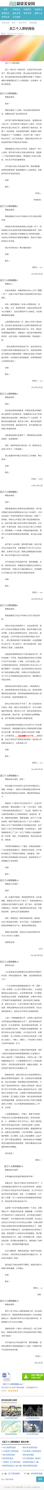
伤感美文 (27, 9)
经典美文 (16, 9)
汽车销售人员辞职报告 (32, 1451)
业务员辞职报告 (8, 1455)
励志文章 (16, 13)
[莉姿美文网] (22, 3)
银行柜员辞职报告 (30, 1447)
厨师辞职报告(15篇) (31, 1462)
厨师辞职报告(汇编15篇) (12, 1466)
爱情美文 (5, 13)
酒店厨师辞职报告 (30, 1466)
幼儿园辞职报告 (9, 1447)
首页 (5, 9)
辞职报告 (33, 23)
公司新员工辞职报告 (10, 1451)
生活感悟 (16, 17)
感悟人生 (38, 13)
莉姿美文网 (19, 1487)
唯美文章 (27, 13)
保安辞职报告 (7, 1458)
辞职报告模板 (28, 1455)
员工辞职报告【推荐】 (32, 1458)
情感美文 (38, 9)
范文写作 (22, 23)
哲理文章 (5, 17)
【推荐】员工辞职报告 (11, 1462)
